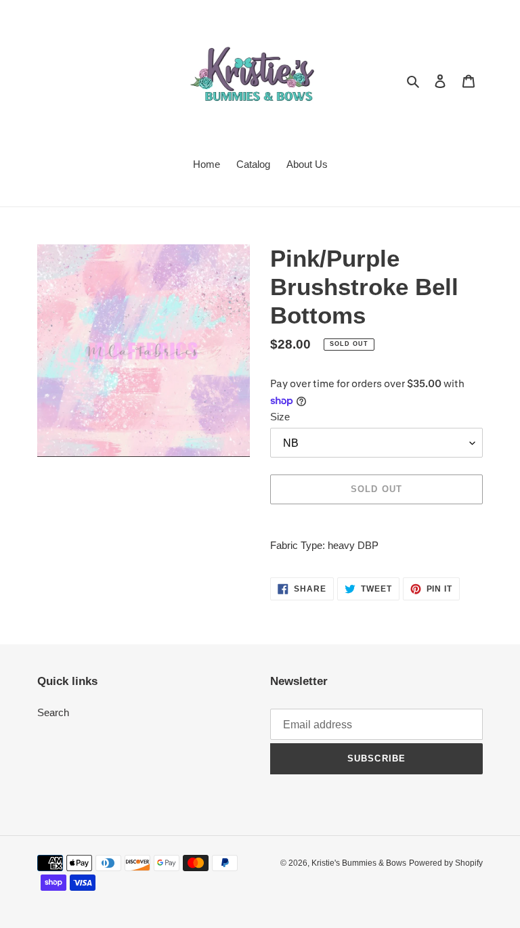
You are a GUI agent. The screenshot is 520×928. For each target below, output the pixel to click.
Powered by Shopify (446, 863)
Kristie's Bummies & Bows (358, 863)
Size (280, 416)
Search (53, 712)
